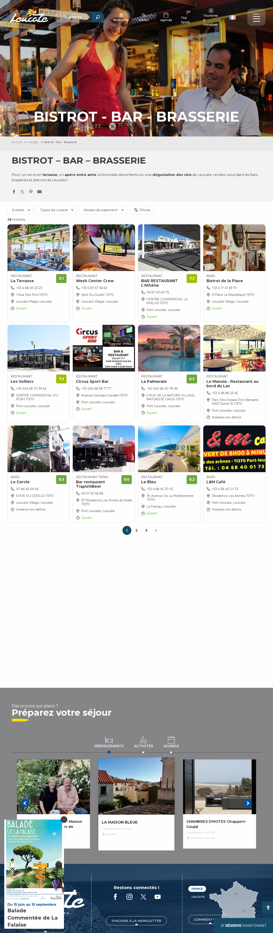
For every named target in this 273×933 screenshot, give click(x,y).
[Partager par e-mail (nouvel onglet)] (39, 193)
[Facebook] (115, 897)
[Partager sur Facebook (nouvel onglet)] (14, 193)
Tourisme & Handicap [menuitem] (210, 20)
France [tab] (197, 888)
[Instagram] (129, 897)
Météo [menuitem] (144, 20)
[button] (233, 17)
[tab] (109, 741)
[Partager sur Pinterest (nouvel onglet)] (31, 193)
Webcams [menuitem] (121, 20)
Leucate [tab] (198, 896)
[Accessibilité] (268, 907)
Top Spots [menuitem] (185, 20)
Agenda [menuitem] (166, 20)
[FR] (232, 17)
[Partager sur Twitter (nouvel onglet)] (22, 193)
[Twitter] (143, 897)
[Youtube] (158, 897)
